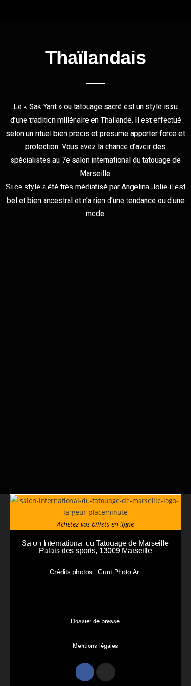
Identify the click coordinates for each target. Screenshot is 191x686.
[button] (95, 7)
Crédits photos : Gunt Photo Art (95, 571)
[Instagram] (105, 672)
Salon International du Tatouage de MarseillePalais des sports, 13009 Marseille (95, 547)
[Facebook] (85, 672)
